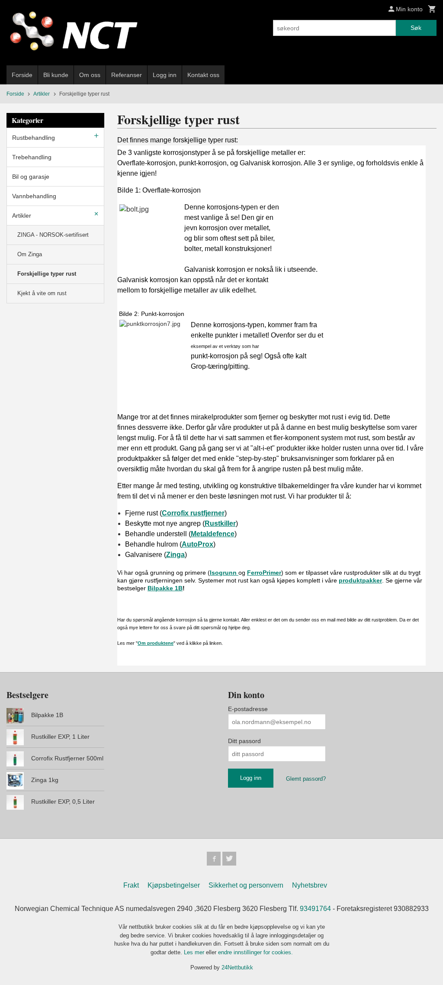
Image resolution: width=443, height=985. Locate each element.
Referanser (126, 74)
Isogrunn (224, 572)
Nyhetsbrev (309, 885)
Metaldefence (212, 534)
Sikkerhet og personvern (246, 885)
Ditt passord (244, 740)
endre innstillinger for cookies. (255, 952)
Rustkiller (220, 523)
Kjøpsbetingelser (174, 885)
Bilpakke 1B (165, 588)
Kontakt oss (203, 74)
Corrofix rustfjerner (193, 513)
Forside (22, 74)
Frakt (131, 885)
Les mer (195, 952)
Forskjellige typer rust (46, 273)
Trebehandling (31, 157)
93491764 (315, 908)
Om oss (89, 74)
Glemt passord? (306, 779)
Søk (416, 27)
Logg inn (165, 74)
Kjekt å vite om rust (42, 293)
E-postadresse (248, 708)
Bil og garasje (30, 176)
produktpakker (360, 580)
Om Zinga (29, 254)
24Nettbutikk (237, 967)
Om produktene (155, 643)
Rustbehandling (33, 137)
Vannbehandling (34, 196)
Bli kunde (55, 74)
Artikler (21, 215)
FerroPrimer (264, 572)
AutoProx (197, 544)
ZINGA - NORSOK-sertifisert (53, 235)
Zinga (175, 554)
